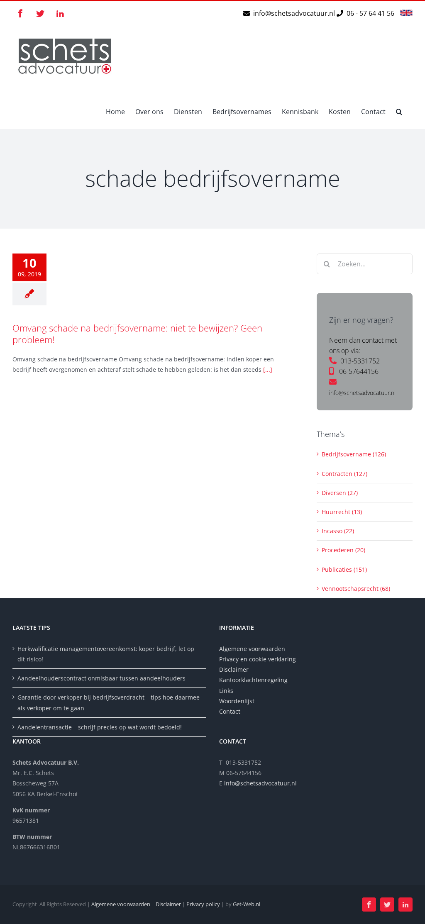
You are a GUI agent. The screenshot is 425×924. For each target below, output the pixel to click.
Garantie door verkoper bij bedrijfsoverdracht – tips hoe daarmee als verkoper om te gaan (108, 702)
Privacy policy (203, 904)
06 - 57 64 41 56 (369, 13)
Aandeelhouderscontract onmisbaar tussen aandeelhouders (101, 678)
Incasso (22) (338, 531)
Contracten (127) (344, 474)
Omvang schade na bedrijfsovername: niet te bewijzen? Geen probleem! (137, 334)
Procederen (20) (343, 550)
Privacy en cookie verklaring (257, 659)
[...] (267, 369)
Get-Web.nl (246, 904)
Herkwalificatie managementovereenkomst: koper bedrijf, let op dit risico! (105, 654)
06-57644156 (359, 371)
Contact (229, 711)
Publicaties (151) (344, 569)
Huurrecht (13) (342, 512)
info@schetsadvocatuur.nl (295, 13)
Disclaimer (234, 669)
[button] (399, 111)
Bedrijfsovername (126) (354, 454)
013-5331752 (360, 361)
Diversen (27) (340, 493)
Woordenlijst (236, 701)
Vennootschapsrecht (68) (356, 588)
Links (226, 691)
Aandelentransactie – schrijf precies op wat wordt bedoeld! (99, 727)
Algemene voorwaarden (252, 649)
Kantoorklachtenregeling (253, 680)
